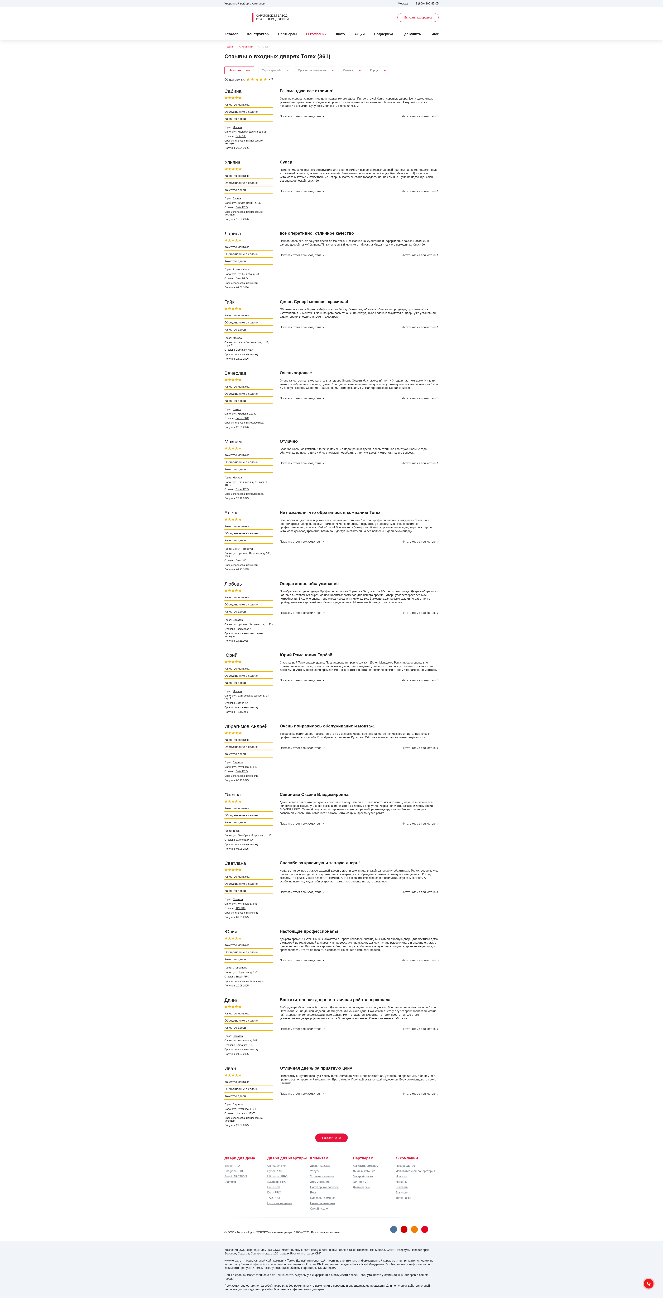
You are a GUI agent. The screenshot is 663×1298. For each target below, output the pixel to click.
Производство (405, 1165)
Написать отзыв (240, 70)
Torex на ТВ (403, 1198)
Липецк (237, 198)
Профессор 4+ (244, 629)
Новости (401, 1176)
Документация (320, 1181)
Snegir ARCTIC (234, 1171)
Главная (229, 46)
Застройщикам (363, 1176)
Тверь (236, 830)
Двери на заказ (320, 1165)
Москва (237, 127)
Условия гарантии (322, 1176)
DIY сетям (360, 1181)
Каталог (231, 34)
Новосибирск (420, 1250)
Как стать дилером (365, 1165)
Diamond (230, 1181)
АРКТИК (241, 908)
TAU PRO (273, 1198)
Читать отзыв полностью (419, 116)
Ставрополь (240, 967)
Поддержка (383, 34)
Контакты (402, 1187)
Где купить (411, 34)
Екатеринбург (241, 269)
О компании (316, 34)
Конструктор (258, 34)
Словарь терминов (322, 1198)
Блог (434, 34)
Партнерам (287, 34)
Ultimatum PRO (244, 1045)
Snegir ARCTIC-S (235, 1176)
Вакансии (402, 1192)
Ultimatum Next (277, 1165)
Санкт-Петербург (243, 548)
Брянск (237, 409)
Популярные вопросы (324, 1187)
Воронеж (230, 1253)
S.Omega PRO (244, 839)
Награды (401, 1181)
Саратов (238, 620)
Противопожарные (279, 1203)
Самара (256, 1253)
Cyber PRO (242, 489)
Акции (359, 34)
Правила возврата (322, 1203)
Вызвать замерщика (418, 17)
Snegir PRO (242, 418)
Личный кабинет (364, 1171)
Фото (340, 34)
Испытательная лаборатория (415, 1171)
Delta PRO (242, 207)
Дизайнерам (361, 1187)
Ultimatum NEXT (245, 349)
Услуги (314, 1171)
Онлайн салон (319, 1208)
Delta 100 (241, 136)
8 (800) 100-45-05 (427, 3)
